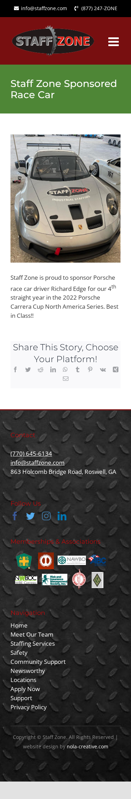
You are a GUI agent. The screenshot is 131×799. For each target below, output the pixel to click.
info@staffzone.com (37, 463)
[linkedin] (62, 516)
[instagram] (46, 516)
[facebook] (14, 516)
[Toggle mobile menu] (114, 41)
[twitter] (30, 516)
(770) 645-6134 (31, 453)
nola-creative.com (87, 746)
